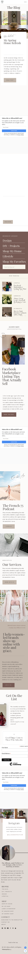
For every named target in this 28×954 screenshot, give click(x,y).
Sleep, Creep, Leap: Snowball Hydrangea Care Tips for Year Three (20, 302)
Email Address (6, 753)
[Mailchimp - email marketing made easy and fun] (15, 765)
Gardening (17, 296)
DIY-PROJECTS (18, 308)
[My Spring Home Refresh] (14, 25)
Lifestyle (17, 283)
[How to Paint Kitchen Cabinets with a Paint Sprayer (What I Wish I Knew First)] (7, 312)
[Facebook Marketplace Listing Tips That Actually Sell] (7, 286)
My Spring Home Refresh (12, 41)
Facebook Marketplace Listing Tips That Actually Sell (20, 288)
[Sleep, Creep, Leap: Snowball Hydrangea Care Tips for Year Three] (7, 299)
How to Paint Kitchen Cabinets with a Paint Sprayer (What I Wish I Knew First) (20, 314)
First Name (5, 747)
